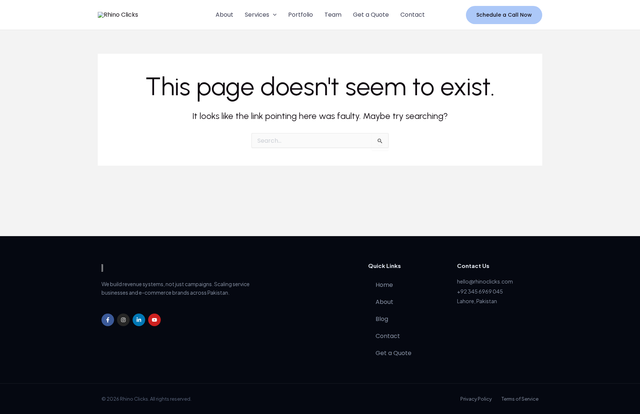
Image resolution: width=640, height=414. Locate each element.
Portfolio (300, 14)
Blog (382, 319)
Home (384, 285)
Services (257, 14)
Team (332, 14)
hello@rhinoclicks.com (485, 281)
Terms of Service (520, 399)
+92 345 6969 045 (480, 291)
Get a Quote (371, 14)
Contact (412, 14)
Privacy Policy (476, 399)
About (224, 14)
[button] (273, 15)
